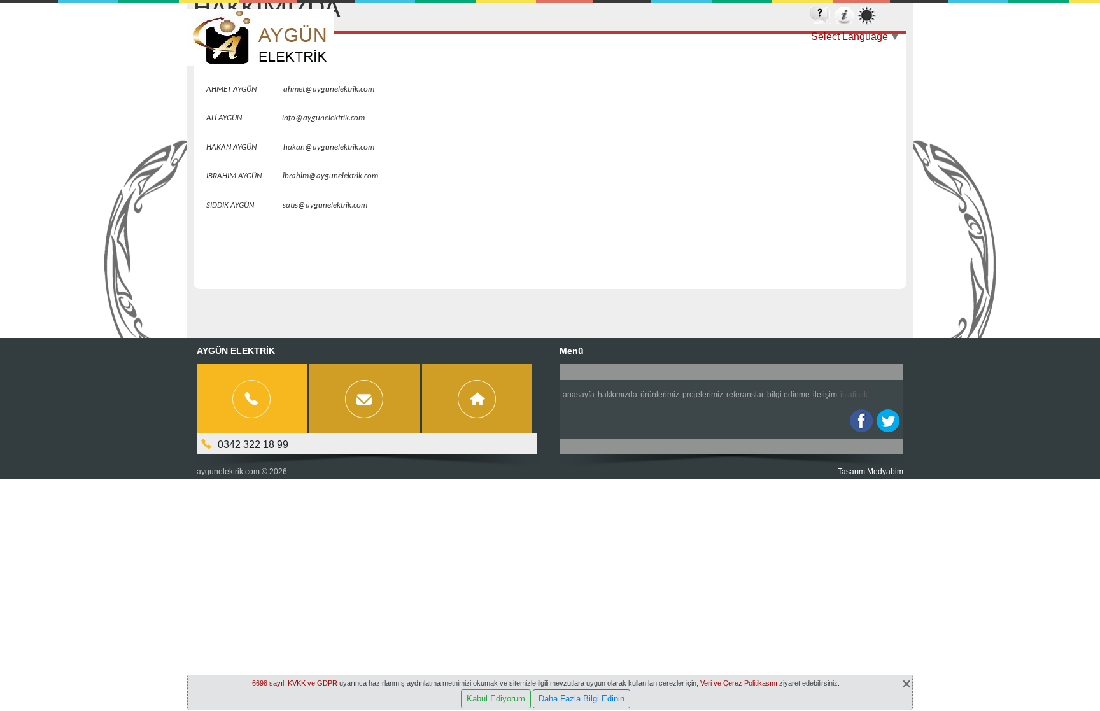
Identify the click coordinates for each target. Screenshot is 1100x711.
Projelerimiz (702, 394)
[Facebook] (861, 420)
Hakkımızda (617, 394)
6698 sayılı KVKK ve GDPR (294, 683)
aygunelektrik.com (228, 471)
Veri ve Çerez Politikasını (738, 683)
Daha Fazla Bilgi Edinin (581, 698)
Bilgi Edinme (788, 394)
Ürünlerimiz (659, 394)
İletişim (825, 394)
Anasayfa (579, 394)
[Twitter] (888, 420)
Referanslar (745, 394)
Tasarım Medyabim (870, 471)
